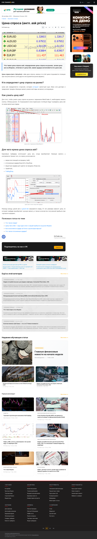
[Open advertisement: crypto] (48, 269)
